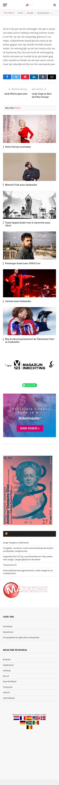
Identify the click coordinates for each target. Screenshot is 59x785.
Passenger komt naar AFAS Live (22, 263)
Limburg (6, 670)
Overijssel (7, 687)
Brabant (6, 659)
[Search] (54, 5)
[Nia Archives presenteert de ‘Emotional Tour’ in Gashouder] (29, 321)
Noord (6, 676)
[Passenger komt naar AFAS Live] (29, 245)
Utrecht (6, 692)
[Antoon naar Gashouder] (29, 283)
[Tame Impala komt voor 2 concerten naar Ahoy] (29, 205)
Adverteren (8, 632)
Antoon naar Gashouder (18, 301)
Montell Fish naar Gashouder (21, 184)
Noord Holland (9, 681)
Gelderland (8, 665)
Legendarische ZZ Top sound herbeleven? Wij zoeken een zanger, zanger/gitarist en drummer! (28, 558)
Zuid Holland (9, 698)
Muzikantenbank (16, 533)
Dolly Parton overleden (18, 146)
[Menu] (5, 5)
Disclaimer (8, 626)
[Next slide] (53, 365)
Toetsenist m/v (10, 565)
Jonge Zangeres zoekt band (16, 542)
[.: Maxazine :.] (29, 5)
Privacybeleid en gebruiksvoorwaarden (21, 637)
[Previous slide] (5, 365)
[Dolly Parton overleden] (29, 129)
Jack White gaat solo (15, 93)
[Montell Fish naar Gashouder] (29, 167)
